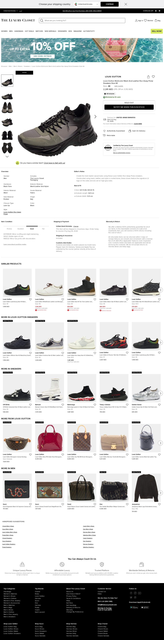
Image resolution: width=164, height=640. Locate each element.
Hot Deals (29, 31)
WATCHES (39, 31)
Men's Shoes (18, 66)
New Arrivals (50, 31)
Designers (62, 31)
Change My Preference (74, 612)
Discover (4, 66)
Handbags (18, 31)
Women (4, 31)
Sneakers (27, 66)
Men (11, 31)
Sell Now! (157, 31)
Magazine (78, 31)
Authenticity (89, 31)
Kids (70, 31)
